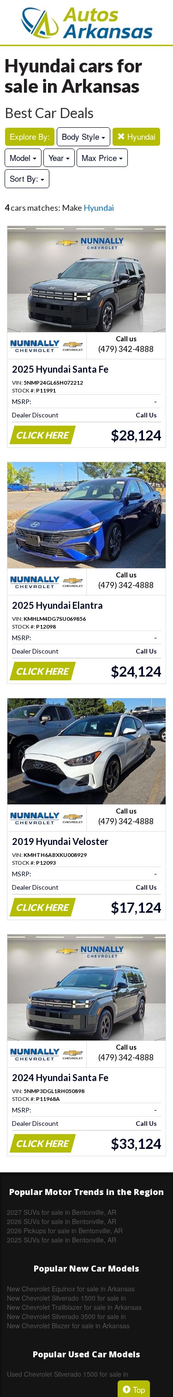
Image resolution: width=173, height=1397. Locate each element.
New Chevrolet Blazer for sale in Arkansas (68, 1325)
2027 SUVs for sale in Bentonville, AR (61, 1212)
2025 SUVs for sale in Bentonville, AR (61, 1239)
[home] (87, 22)
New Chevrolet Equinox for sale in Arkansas (71, 1288)
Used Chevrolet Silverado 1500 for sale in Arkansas (67, 1374)
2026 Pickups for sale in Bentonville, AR (65, 1230)
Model (21, 157)
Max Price (100, 157)
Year (57, 157)
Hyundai (140, 136)
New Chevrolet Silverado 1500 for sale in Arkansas (66, 1297)
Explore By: (30, 136)
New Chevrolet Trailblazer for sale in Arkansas (74, 1307)
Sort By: (25, 178)
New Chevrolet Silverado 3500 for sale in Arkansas (66, 1316)
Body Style (81, 136)
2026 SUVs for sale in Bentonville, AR (61, 1221)
